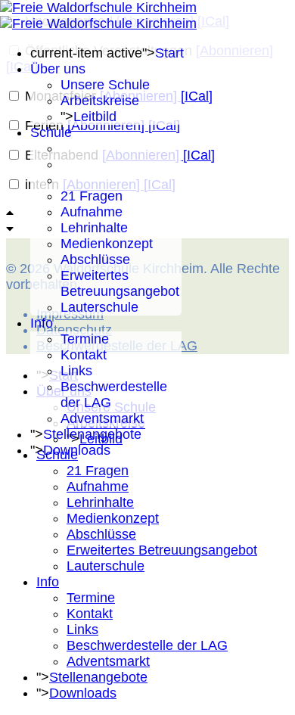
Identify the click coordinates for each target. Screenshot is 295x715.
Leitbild (94, 116)
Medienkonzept (107, 243)
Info (41, 323)
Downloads (76, 450)
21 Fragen (92, 196)
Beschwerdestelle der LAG (147, 645)
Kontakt (84, 354)
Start (169, 53)
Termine (85, 339)
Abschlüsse (95, 259)
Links (76, 370)
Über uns (57, 68)
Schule (51, 132)
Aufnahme (92, 211)
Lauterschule (99, 307)
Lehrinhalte (94, 227)
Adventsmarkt (102, 418)
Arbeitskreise (100, 100)
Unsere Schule (105, 84)
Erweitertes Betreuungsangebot (120, 283)
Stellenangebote (92, 434)
